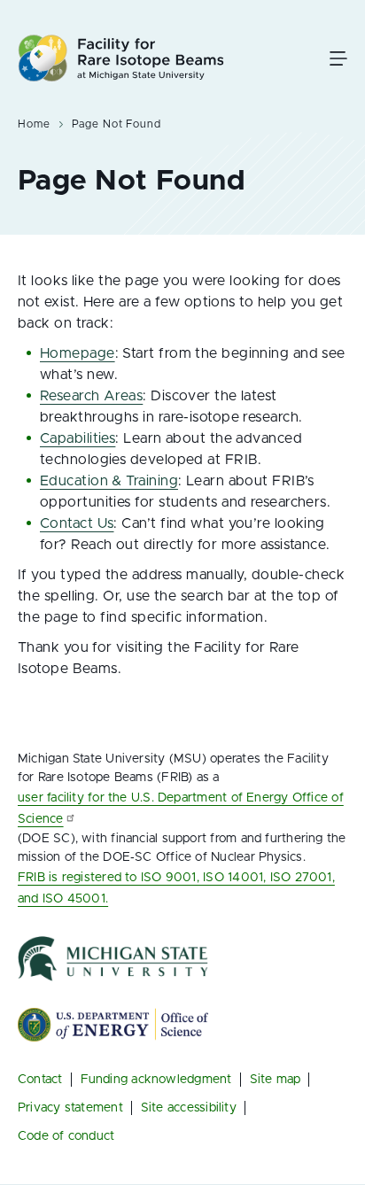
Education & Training (109, 481)
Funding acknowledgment (156, 1079)
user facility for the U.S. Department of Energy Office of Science (181, 808)
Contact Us (76, 523)
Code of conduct (66, 1136)
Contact (40, 1079)
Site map (275, 1079)
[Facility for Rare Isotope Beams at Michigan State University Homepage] (121, 58)
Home (34, 124)
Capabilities (77, 438)
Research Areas (91, 396)
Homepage (77, 353)
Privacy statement (70, 1108)
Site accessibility (189, 1108)
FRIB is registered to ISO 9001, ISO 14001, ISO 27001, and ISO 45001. (176, 888)
